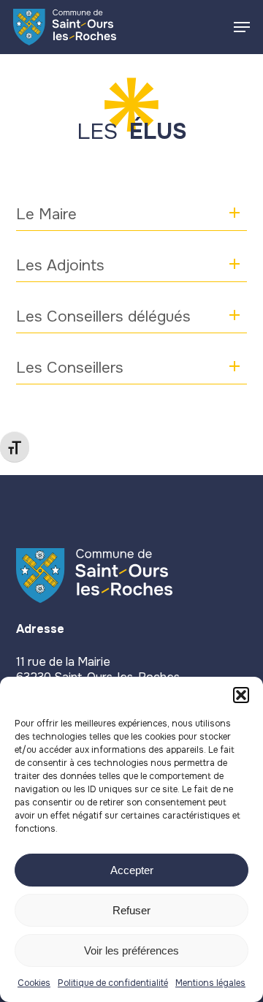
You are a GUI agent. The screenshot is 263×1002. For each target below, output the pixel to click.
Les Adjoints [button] (60, 265)
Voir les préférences (131, 950)
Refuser (131, 910)
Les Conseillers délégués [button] (103, 316)
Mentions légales (210, 983)
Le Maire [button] (46, 214)
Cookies (34, 983)
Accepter (131, 870)
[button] (241, 695)
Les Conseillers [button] (69, 367)
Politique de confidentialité (113, 983)
